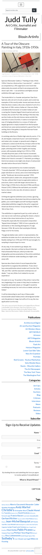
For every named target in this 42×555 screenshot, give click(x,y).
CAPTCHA (36, 489)
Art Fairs (36, 386)
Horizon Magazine (33, 347)
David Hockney (24, 513)
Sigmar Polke (32, 535)
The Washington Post (31, 375)
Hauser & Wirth (22, 518)
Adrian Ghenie (6, 504)
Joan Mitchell (11, 524)
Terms (37, 463)
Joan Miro (4, 524)
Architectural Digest (32, 323)
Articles (37, 389)
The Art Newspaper (32, 369)
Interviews (36, 401)
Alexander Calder (32, 504)
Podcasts (36, 407)
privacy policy (30, 551)
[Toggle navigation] (21, 5)
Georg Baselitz (34, 516)
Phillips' (17, 532)
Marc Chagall (29, 527)
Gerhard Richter (9, 518)
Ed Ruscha (32, 513)
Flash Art (36, 344)
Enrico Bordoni (14, 307)
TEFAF (16, 539)
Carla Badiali (5, 307)
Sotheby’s (8, 538)
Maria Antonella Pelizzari (24, 309)
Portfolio (36, 357)
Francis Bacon (17, 515)
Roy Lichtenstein (12, 535)
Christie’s (8, 510)
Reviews (20, 305)
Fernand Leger (6, 516)
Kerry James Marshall (28, 524)
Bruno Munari (35, 305)
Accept (37, 467)
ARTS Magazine (34, 338)
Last (38, 448)
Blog (38, 395)
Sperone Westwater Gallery (14, 311)
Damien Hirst (14, 513)
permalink (36, 311)
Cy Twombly (6, 513)
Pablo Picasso (24, 529)
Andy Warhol (23, 507)
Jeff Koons (34, 522)
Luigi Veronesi (11, 309)
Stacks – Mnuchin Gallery (30, 366)
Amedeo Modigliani (8, 507)
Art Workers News (32, 329)
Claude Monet (33, 510)
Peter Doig (10, 533)
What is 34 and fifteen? (30, 480)
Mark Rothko (12, 530)
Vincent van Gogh (24, 539)
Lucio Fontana (21, 527)
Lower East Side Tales (31, 350)
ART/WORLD (34, 332)
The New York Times (32, 372)
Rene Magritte (27, 533)
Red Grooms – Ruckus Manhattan (27, 360)
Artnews (36, 335)
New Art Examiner (33, 353)
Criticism (36, 398)
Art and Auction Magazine (30, 326)
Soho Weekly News (32, 363)
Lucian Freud (11, 527)
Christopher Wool (20, 510)
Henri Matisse (30, 519)
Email (37, 453)
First (38, 440)
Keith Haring (19, 524)
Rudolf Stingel (24, 536)
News (38, 404)
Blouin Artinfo (34, 341)
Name (37, 432)
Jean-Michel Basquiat (18, 521)
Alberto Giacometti (17, 504)
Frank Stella (26, 516)
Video (38, 413)
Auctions (36, 392)
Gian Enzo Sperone (26, 307)
